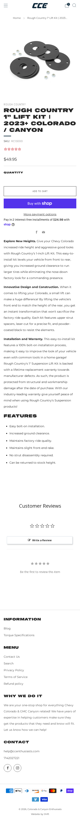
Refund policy (13, 684)
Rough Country (15, 104)
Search (9, 663)
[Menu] (6, 5)
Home (17, 17)
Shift (46, 814)
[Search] (74, 5)
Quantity (13, 172)
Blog (7, 628)
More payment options (40, 214)
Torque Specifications (19, 635)
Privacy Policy (14, 670)
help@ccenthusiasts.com (22, 751)
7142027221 (11, 758)
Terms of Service (15, 677)
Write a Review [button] (42, 540)
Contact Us (12, 657)
